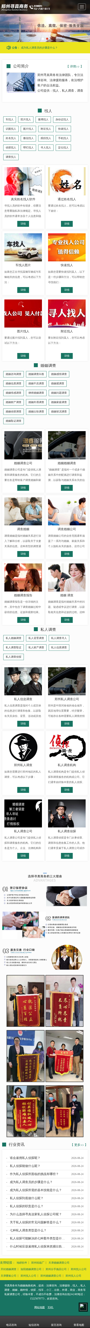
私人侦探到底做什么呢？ (26, 1198)
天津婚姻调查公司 (58, 1262)
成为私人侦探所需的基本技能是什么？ (36, 1190)
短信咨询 (34, 1324)
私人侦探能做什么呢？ (25, 1166)
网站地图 (39, 1307)
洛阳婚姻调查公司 (31, 1269)
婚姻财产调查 (13, 402)
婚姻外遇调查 (36, 402)
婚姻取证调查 (13, 420)
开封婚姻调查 (8, 1269)
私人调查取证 (13, 647)
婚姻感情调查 (59, 374)
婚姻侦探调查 (13, 411)
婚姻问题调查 (59, 392)
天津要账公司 (8, 1275)
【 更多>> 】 (79, 1144)
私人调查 (48, 629)
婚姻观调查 (57, 383)
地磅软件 (22, 1262)
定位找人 (63, 147)
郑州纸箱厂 (37, 1262)
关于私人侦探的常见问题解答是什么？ (36, 1222)
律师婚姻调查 (36, 392)
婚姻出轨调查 (36, 411)
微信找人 (28, 138)
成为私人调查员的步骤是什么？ (39, 47)
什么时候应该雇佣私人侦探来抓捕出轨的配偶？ (42, 1246)
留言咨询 (56, 1324)
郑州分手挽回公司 (56, 1269)
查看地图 (79, 1324)
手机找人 (63, 138)
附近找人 (46, 128)
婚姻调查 (48, 365)
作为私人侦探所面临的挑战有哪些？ (34, 1174)
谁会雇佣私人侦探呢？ (25, 1158)
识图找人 (11, 128)
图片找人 (28, 128)
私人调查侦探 (13, 656)
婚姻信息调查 (13, 383)
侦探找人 (11, 147)
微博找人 (43, 119)
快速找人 (63, 128)
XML (51, 1307)
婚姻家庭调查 (59, 402)
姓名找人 (11, 138)
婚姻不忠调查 (36, 383)
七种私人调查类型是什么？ (28, 1230)
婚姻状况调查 (59, 411)
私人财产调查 (36, 647)
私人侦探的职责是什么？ (26, 1206)
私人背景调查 (36, 638)
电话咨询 (11, 1324)
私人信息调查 (59, 647)
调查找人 (11, 156)
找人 (48, 111)
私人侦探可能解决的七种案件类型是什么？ (39, 1238)
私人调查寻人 (59, 638)
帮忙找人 (28, 147)
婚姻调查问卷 (36, 374)
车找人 (10, 119)
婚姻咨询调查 (13, 374)
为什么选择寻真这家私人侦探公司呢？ (36, 1214)
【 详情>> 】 (74, 66)
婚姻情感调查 (13, 392)
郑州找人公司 (79, 1269)
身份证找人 (62, 119)
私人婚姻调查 (13, 638)
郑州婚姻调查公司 (50, 1275)
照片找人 (26, 119)
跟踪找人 (46, 138)
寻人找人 (46, 147)
